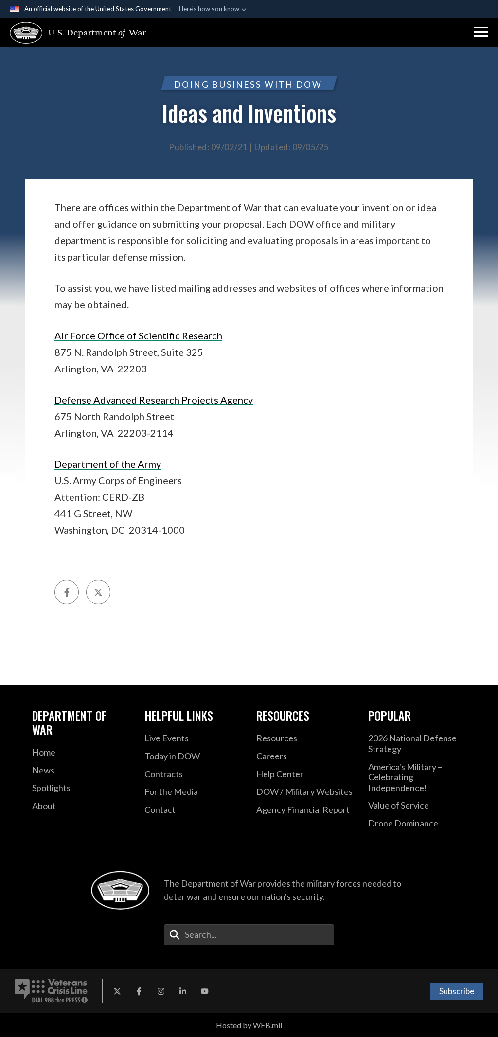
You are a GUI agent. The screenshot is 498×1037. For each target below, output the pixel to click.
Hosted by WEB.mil (249, 1025)
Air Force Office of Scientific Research (138, 335)
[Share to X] (98, 592)
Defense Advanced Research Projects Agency (153, 399)
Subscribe (456, 991)
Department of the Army (107, 464)
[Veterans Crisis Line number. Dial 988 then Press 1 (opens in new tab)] (51, 991)
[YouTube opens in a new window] (204, 991)
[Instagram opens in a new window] (161, 991)
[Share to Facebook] (66, 592)
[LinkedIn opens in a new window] (183, 991)
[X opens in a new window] (117, 991)
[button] (481, 32)
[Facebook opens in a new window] (139, 991)
